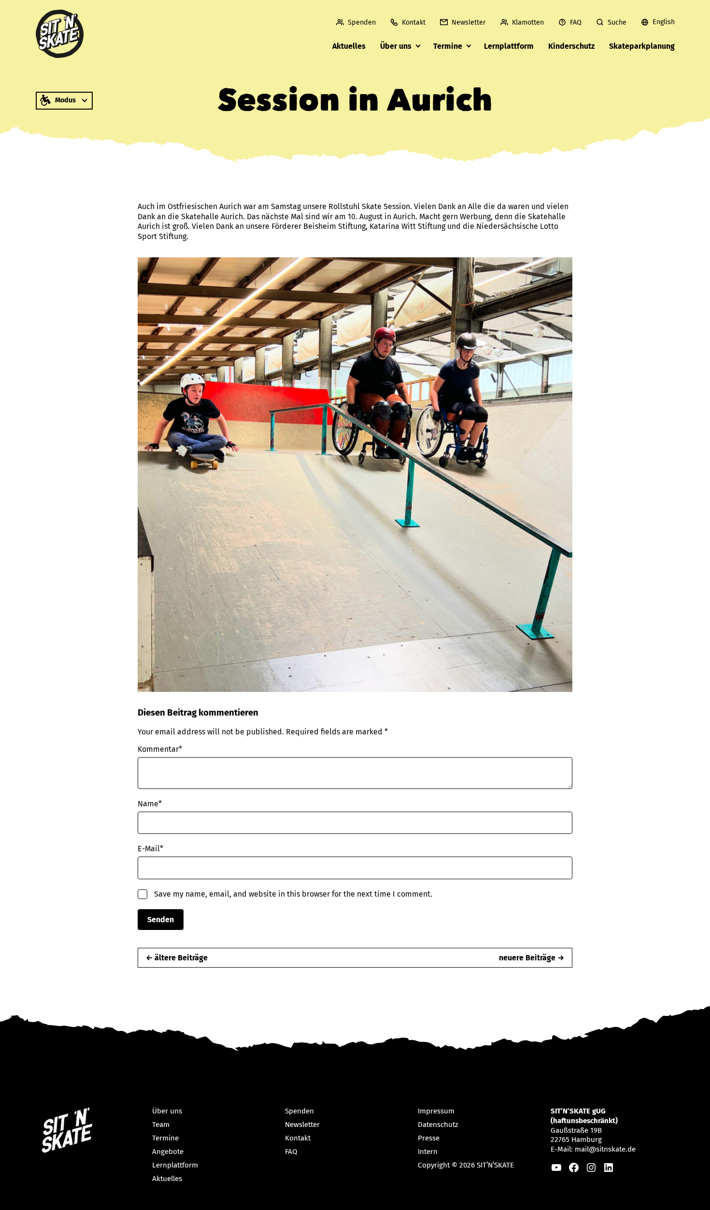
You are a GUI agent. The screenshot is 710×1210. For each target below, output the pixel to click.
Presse (429, 1138)
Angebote (168, 1151)
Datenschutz (438, 1124)
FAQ (576, 22)
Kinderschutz (571, 46)
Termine (447, 46)
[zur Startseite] (60, 34)
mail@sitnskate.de (605, 1149)
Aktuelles (349, 46)
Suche (617, 22)
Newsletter (469, 22)
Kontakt (414, 22)
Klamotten (528, 22)
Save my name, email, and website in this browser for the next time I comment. (293, 894)
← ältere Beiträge (177, 957)
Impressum (436, 1111)
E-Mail (150, 848)
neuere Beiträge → (531, 957)
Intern (428, 1151)
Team (161, 1124)
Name (150, 803)
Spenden (362, 22)
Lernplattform (509, 46)
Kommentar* (160, 749)
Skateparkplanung (642, 46)
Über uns (396, 46)
